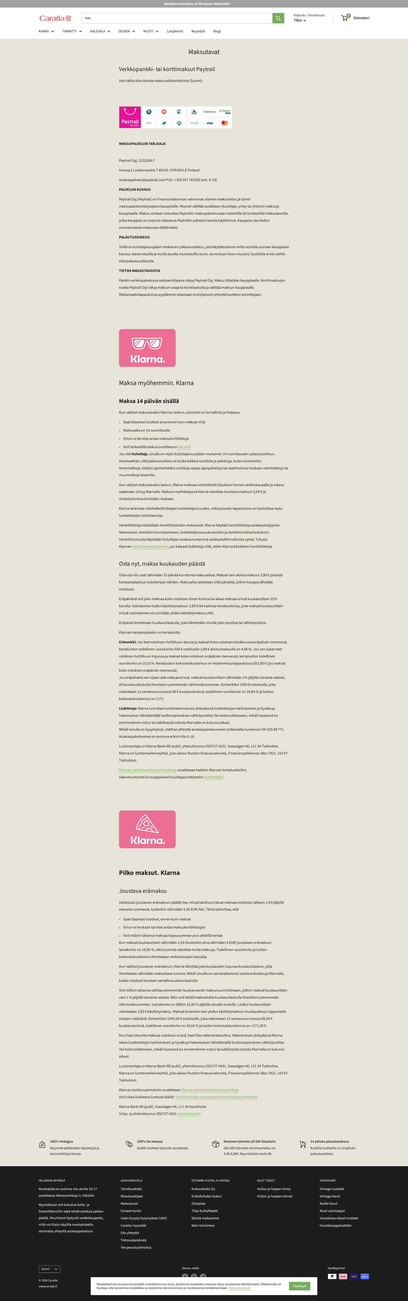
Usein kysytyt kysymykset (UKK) (144, 1218)
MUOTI (148, 31)
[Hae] (278, 18)
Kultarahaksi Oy (203, 1189)
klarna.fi (184, 446)
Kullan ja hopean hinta (274, 1189)
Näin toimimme (202, 1225)
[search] (176, 18)
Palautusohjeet (132, 1196)
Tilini (298, 20)
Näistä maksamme (205, 1218)
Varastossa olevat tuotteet (339, 1218)
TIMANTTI (69, 31)
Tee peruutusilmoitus (136, 1247)
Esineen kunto (131, 1210)
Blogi (217, 31)
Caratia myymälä (133, 1225)
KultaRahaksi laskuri (206, 1196)
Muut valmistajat (332, 1210)
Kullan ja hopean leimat (274, 1196)
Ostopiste (198, 1203)
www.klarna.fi (189, 1113)
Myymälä (198, 31)
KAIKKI (44, 31)
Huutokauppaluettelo (335, 1225)
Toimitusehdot (131, 1189)
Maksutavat (129, 1203)
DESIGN (124, 31)
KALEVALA (97, 31)
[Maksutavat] (204, 117)
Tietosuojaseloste (133, 1240)
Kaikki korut (328, 1203)
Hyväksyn (299, 1286)
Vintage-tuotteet (332, 1189)
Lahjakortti (175, 31)
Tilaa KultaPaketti (204, 1210)
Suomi (45, 1269)
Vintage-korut (330, 1196)
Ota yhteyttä (130, 1232)
